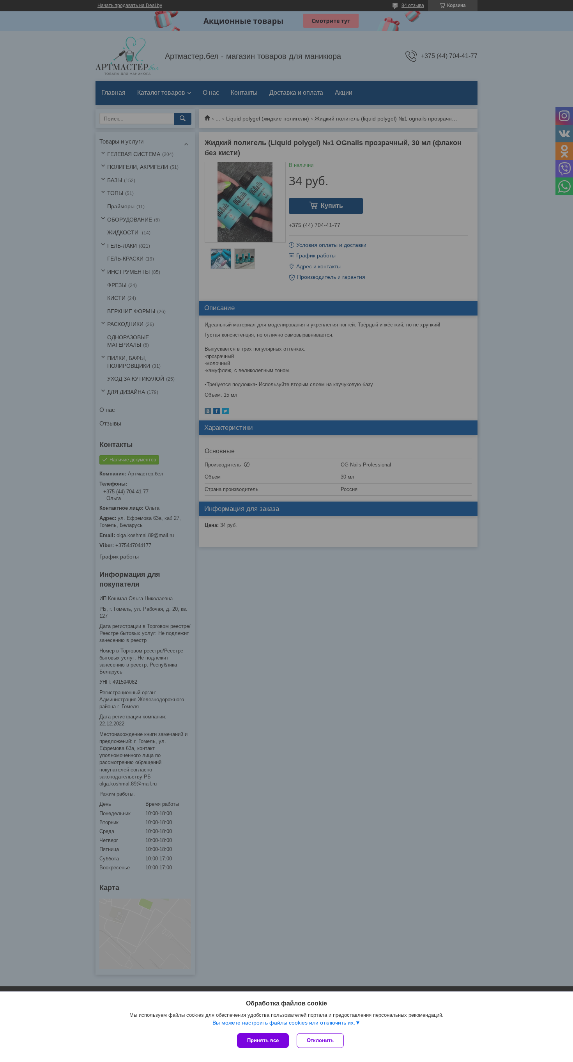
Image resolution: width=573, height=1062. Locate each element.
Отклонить (320, 1040)
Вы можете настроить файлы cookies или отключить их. (283, 1022)
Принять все (263, 1040)
